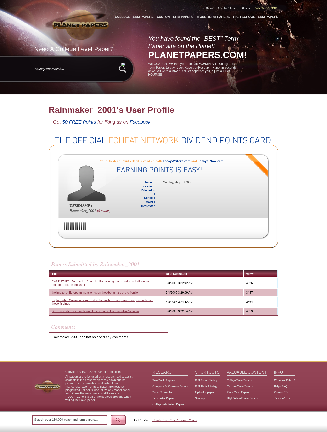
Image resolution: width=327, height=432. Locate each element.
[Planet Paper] (81, 24)
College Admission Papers (168, 404)
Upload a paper (204, 392)
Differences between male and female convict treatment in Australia (95, 311)
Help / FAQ (280, 386)
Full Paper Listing (206, 380)
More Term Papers (238, 392)
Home (209, 8)
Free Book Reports (163, 380)
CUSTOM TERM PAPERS (175, 17)
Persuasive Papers (163, 398)
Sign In (246, 8)
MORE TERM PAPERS (213, 17)
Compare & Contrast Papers (170, 386)
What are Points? (284, 380)
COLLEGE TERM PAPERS (134, 17)
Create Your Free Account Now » (174, 420)
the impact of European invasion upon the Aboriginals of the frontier (95, 292)
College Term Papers (239, 380)
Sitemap (200, 398)
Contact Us (281, 392)
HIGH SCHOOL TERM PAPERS (255, 17)
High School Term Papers (242, 398)
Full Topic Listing (206, 386)
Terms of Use (282, 398)
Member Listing (227, 8)
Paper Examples (162, 392)
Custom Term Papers (240, 386)
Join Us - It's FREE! (266, 8)
